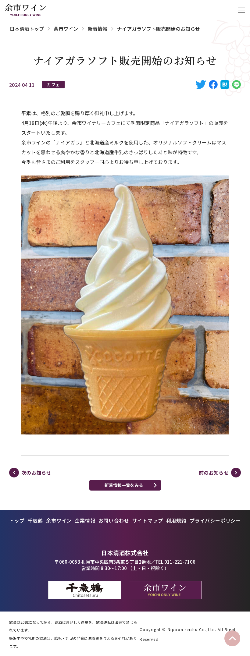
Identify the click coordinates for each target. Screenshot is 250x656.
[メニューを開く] (241, 10)
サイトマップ (147, 520)
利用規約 (176, 520)
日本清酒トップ (27, 28)
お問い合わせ (113, 520)
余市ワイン (66, 28)
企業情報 (85, 520)
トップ (16, 520)
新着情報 (97, 28)
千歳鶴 (35, 520)
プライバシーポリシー (215, 520)
